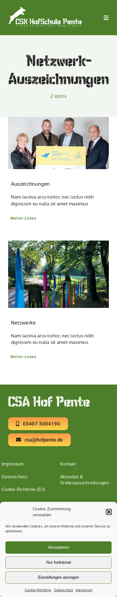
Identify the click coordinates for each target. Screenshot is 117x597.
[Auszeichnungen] (58, 143)
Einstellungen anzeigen (58, 577)
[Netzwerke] (58, 274)
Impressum (84, 590)
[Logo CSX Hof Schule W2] (45, 8)
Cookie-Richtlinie (38, 590)
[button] (109, 512)
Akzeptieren (58, 547)
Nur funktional (58, 562)
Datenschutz (63, 590)
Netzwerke (23, 323)
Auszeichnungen (30, 184)
